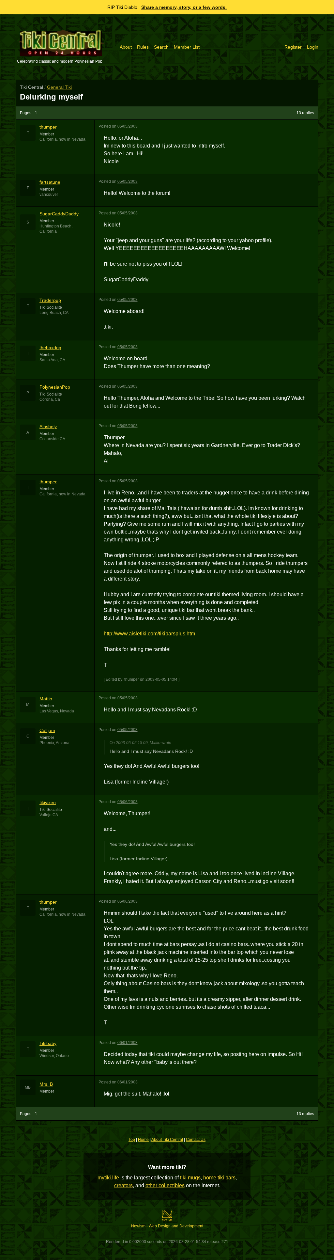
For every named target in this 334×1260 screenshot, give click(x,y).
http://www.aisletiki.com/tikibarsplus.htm (149, 633)
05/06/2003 (127, 802)
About (126, 47)
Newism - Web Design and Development (167, 1226)
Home (143, 1139)
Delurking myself (51, 96)
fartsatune (49, 182)
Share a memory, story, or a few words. (184, 7)
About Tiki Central (167, 1139)
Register (293, 47)
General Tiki (59, 87)
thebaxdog (50, 347)
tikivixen (47, 802)
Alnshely (48, 426)
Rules (143, 47)
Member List (187, 47)
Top (132, 1139)
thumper (48, 127)
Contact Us (195, 1139)
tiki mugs (190, 1177)
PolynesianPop (54, 387)
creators (123, 1185)
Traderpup (50, 300)
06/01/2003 (127, 1042)
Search (161, 47)
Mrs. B (46, 1084)
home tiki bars (219, 1177)
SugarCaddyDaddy (59, 213)
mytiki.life (108, 1177)
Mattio (45, 698)
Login (312, 47)
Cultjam (47, 730)
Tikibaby (47, 1043)
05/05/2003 (127, 126)
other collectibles (165, 1185)
